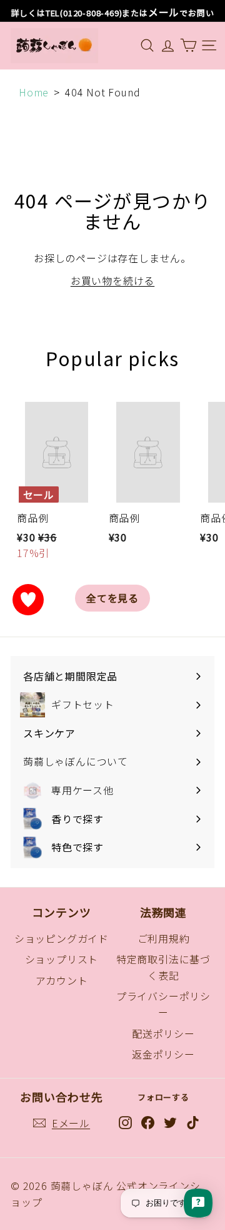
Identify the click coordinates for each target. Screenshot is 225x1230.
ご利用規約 (164, 938)
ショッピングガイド (61, 938)
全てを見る (112, 597)
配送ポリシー (163, 1033)
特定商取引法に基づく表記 (163, 967)
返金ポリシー (163, 1054)
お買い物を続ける (112, 280)
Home (34, 92)
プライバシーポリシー (163, 1004)
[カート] (188, 45)
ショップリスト (62, 958)
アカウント (62, 980)
